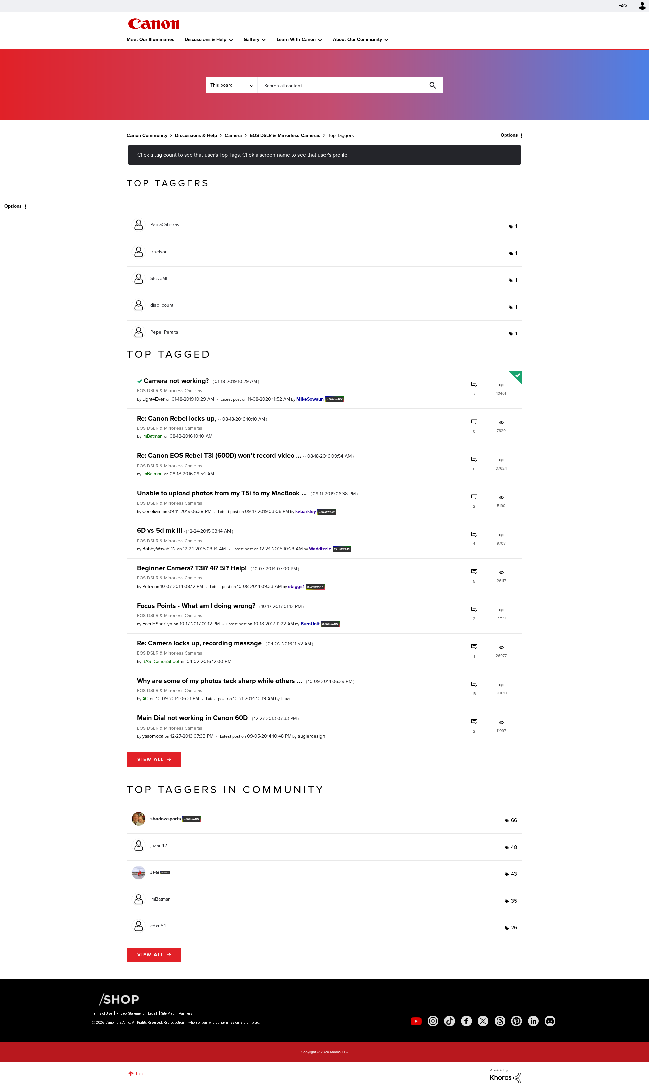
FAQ (622, 5)
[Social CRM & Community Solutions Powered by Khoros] (505, 1076)
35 (514, 901)
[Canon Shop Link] (115, 999)
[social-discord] (550, 1021)
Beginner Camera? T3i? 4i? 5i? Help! (218, 568)
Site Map (167, 1013)
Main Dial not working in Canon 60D (218, 718)
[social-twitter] (483, 1021)
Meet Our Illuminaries (150, 39)
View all (150, 759)
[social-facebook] (466, 1021)
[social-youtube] (416, 1021)
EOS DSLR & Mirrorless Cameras (285, 135)
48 (514, 847)
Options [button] (509, 135)
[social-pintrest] (516, 1021)
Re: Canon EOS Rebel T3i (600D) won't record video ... (245, 455)
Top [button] (139, 1073)
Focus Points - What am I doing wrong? (220, 605)
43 (514, 874)
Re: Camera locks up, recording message (225, 643)
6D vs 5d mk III (185, 530)
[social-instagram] (433, 1021)
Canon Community (153, 23)
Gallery (251, 39)
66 (514, 820)
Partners (185, 1013)
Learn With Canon (296, 39)
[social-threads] (500, 1021)
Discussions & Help (205, 39)
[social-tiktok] (449, 1021)
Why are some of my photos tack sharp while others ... (245, 681)
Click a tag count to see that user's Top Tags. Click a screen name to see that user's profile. (243, 155)
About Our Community (357, 39)
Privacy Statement (130, 1013)
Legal (152, 1013)
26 (514, 927)
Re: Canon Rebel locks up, (202, 418)
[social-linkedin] (533, 1021)
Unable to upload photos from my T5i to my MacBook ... (247, 493)
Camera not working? (201, 381)
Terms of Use (102, 1013)
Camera (233, 135)
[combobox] (350, 85)
